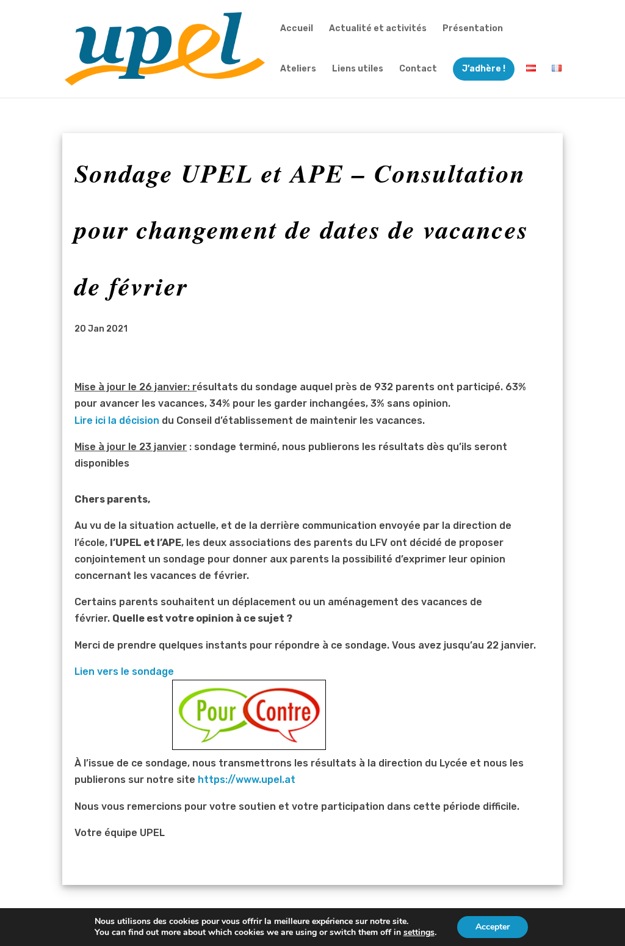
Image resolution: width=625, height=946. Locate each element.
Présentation (473, 29)
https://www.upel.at (246, 779)
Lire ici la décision (116, 420)
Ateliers (298, 69)
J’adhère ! (483, 69)
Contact (418, 69)
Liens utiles (357, 69)
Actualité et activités (378, 29)
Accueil (296, 29)
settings (419, 932)
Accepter (492, 927)
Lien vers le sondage (124, 671)
